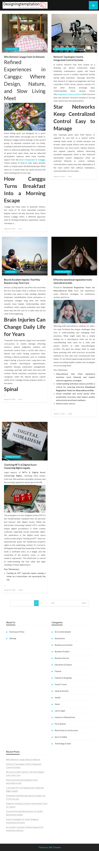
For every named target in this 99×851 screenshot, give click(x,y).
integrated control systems (69, 94)
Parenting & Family (63, 272)
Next (84, 603)
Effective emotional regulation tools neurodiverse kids (72, 281)
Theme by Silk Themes (49, 847)
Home (57, 704)
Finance (58, 671)
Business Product (62, 651)
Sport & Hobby (61, 737)
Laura (20, 229)
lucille (70, 414)
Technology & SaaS (63, 743)
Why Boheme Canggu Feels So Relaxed (24, 56)
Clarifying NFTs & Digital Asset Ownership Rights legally (20, 466)
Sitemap (12, 638)
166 (52, 603)
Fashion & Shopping (63, 678)
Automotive (60, 638)
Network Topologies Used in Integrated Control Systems (68, 58)
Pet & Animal (60, 724)
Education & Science (63, 664)
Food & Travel (12, 49)
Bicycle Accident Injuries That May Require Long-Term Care (22, 281)
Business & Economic (64, 645)
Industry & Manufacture (65, 49)
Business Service (62, 658)
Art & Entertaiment (63, 632)
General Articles (12, 457)
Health (57, 697)
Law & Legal (10, 272)
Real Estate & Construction (66, 730)
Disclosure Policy (16, 632)
